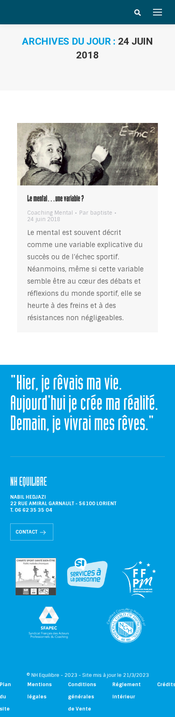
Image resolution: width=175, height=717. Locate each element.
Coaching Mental (50, 212)
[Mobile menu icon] (157, 12)
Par (95, 213)
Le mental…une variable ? (55, 200)
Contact (26, 532)
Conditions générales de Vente (82, 696)
